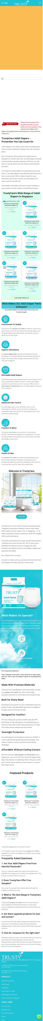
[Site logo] (21, 3)
